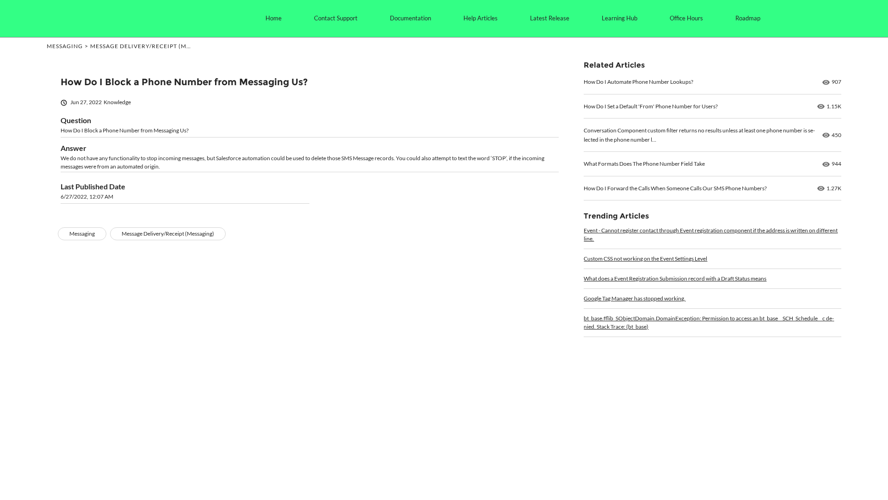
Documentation (410, 18)
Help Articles (480, 18)
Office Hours (686, 18)
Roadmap (747, 18)
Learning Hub (619, 18)
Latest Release (549, 18)
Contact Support (336, 18)
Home (273, 18)
